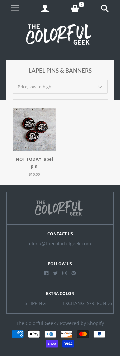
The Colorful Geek (36, 323)
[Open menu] (15, 8)
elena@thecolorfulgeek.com (60, 244)
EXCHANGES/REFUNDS (87, 303)
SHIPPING (35, 303)
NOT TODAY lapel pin (34, 162)
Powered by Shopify (82, 323)
